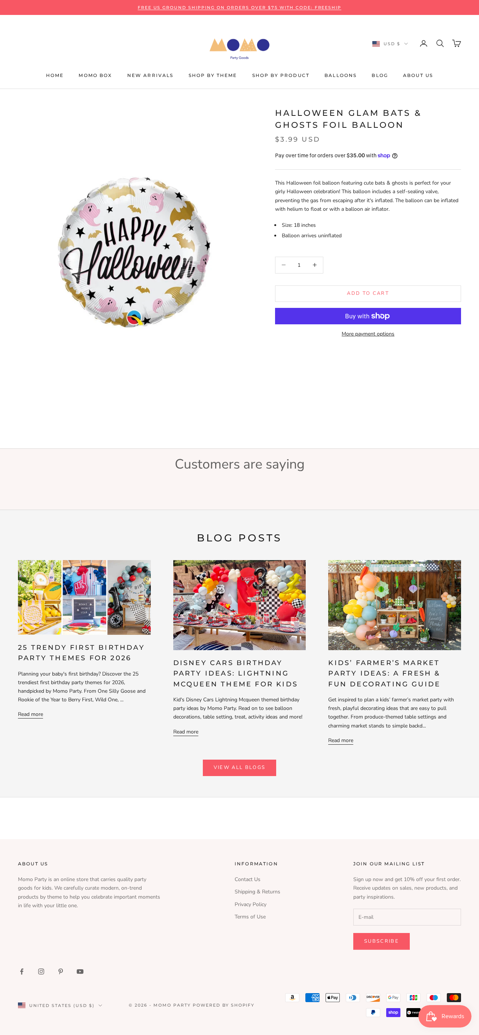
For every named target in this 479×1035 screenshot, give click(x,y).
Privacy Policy (250, 904)
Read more (30, 714)
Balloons (340, 75)
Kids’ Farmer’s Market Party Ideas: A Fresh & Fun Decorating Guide (384, 673)
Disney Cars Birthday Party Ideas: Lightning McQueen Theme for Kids (235, 673)
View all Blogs (240, 767)
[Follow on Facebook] (21, 971)
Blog (380, 75)
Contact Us (247, 879)
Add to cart (368, 293)
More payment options (368, 333)
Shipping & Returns (257, 891)
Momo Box (95, 75)
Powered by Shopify (224, 1005)
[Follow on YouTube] (80, 971)
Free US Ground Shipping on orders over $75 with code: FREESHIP (240, 7)
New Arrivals (150, 75)
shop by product (280, 75)
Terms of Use (250, 916)
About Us (418, 75)
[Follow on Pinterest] (60, 971)
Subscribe (381, 941)
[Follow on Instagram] (41, 971)
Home (55, 75)
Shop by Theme (213, 75)
